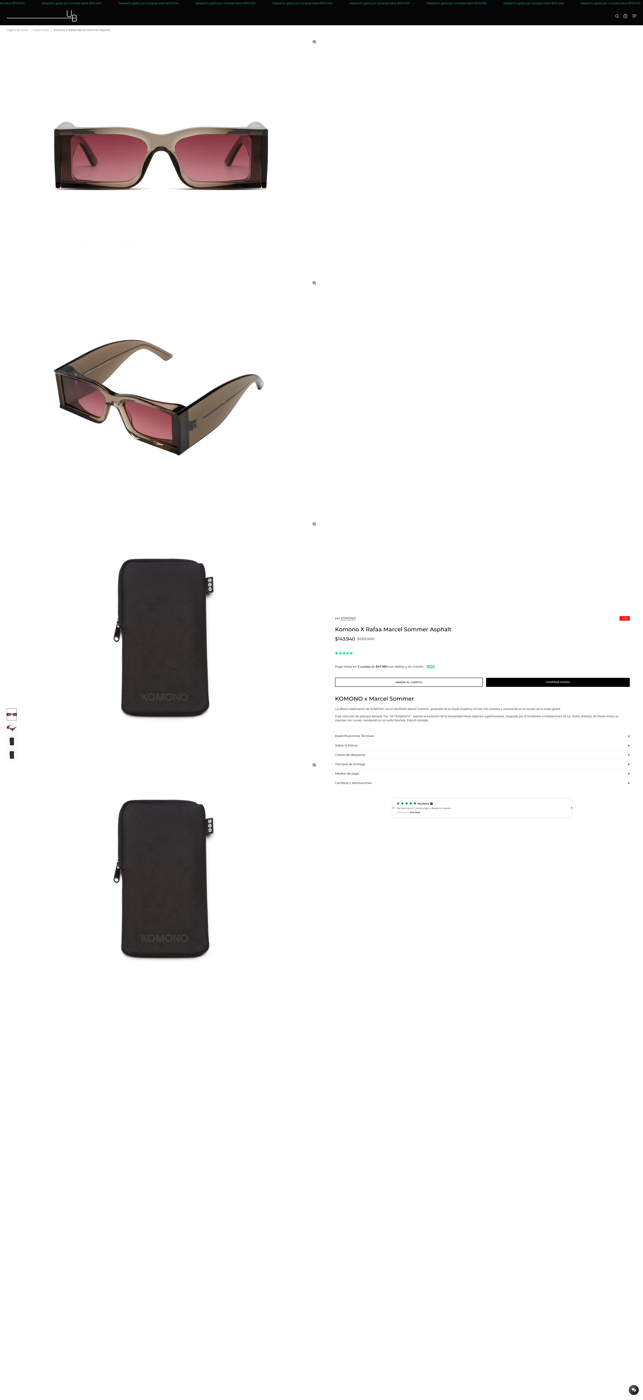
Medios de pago (347, 773)
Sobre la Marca (346, 745)
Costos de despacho (350, 755)
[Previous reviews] (393, 808)
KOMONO (348, 618)
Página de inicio (17, 30)
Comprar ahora (558, 682)
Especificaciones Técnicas (354, 736)
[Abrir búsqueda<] (617, 16)
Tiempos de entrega (350, 764)
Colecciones (41, 30)
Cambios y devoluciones (353, 783)
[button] (482, 807)
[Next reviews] (571, 808)
